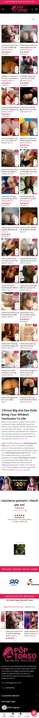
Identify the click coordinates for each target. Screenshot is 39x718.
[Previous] (3, 569)
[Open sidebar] (2, 361)
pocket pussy (19, 470)
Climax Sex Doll (7, 467)
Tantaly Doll (6, 569)
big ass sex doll (22, 439)
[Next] (36, 569)
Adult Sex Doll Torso (14, 596)
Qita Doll (25, 569)
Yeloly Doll (17, 569)
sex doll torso (13, 446)
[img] (19, 508)
